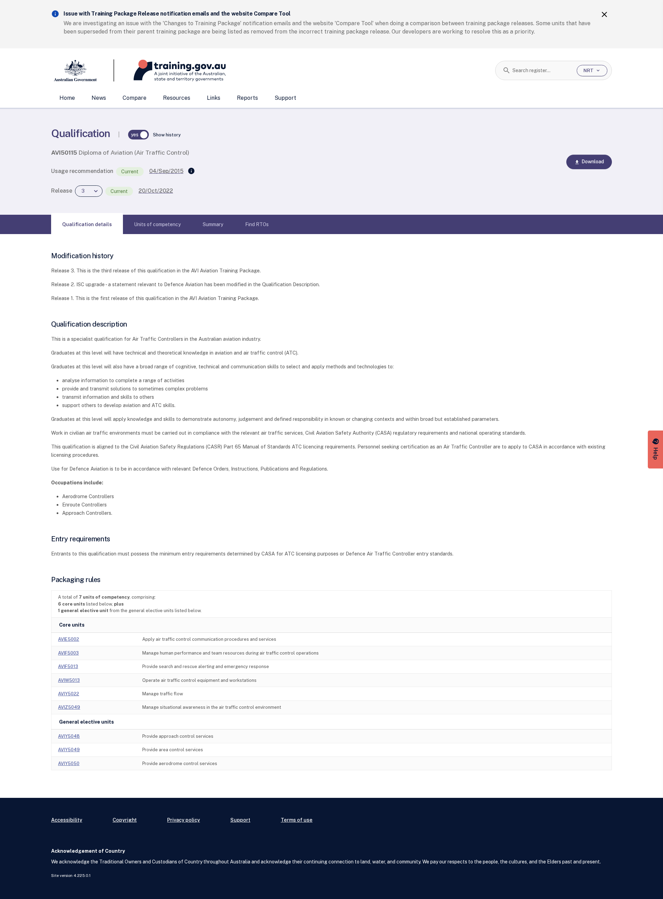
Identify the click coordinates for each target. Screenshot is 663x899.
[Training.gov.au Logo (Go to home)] (170, 70)
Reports (247, 98)
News (99, 98)
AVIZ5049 (69, 707)
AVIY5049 (69, 749)
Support (285, 98)
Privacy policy (183, 820)
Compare (134, 98)
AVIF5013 (68, 666)
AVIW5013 (69, 680)
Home (67, 98)
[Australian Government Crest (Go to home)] (82, 70)
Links (213, 98)
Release (61, 190)
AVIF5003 (68, 653)
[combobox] (541, 70)
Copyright (125, 820)
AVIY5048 (69, 736)
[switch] (138, 134)
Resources (176, 98)
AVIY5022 (68, 693)
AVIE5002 (68, 639)
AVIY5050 (68, 763)
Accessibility (66, 820)
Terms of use (297, 820)
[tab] (87, 224)
